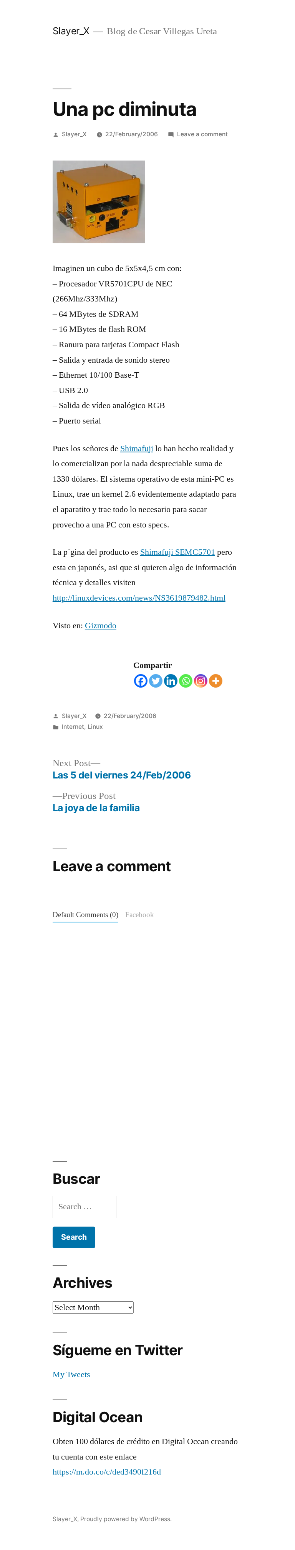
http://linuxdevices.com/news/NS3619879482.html (139, 598)
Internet (73, 726)
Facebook (139, 915)
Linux (95, 726)
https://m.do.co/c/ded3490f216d (107, 1471)
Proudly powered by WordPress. (126, 1519)
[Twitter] (155, 681)
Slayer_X (71, 31)
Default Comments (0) (85, 915)
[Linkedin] (170, 681)
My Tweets (71, 1374)
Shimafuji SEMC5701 (177, 552)
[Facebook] (141, 681)
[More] (215, 681)
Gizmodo (100, 625)
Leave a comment (202, 134)
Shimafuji (136, 448)
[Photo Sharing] (99, 240)
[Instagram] (200, 681)
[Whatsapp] (185, 681)
